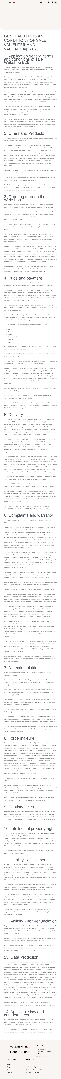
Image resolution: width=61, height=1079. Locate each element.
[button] (41, 2)
